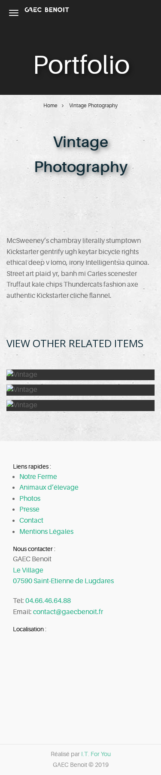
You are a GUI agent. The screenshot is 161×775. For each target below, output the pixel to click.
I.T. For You (96, 754)
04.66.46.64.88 (48, 601)
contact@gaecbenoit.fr (68, 612)
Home (50, 106)
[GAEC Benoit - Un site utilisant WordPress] (46, 9)
